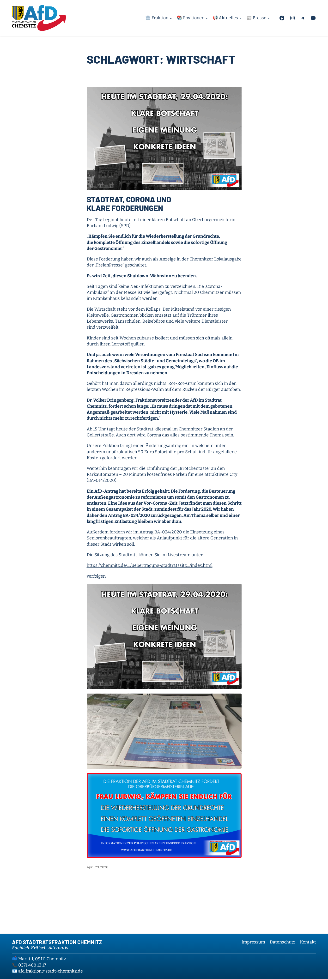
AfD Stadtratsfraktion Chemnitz (57, 942)
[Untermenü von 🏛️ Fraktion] (171, 18)
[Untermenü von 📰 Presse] (268, 18)
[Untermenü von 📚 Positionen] (206, 18)
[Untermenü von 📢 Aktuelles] (240, 18)
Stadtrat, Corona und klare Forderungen (129, 203)
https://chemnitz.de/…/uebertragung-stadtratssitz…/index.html (150, 565)
